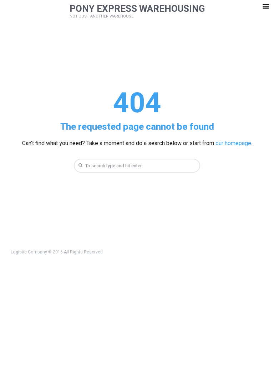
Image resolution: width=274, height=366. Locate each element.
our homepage (233, 143)
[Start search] (79, 165)
